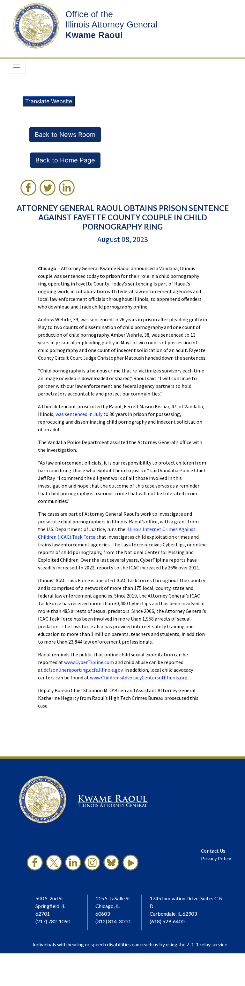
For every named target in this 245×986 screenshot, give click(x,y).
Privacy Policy (216, 858)
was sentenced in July (79, 414)
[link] (28, 187)
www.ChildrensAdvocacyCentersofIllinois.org (139, 677)
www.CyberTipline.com (89, 662)
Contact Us (213, 851)
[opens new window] (34, 862)
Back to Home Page (65, 160)
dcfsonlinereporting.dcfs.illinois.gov (83, 670)
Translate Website (48, 101)
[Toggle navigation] (17, 67)
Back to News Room (65, 134)
